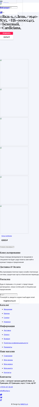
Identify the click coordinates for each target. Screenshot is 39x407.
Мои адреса (8, 364)
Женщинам (8, 309)
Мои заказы (8, 360)
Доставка (7, 330)
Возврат (7, 339)
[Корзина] (1, 12)
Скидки (6, 318)
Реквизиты (8, 347)
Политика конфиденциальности (16, 343)
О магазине (8, 356)
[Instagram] (1, 400)
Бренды (7, 313)
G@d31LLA (24, 404)
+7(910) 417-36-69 (6, 387)
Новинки (7, 322)
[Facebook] (1, 394)
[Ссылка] (11, 25)
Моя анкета (8, 368)
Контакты (7, 372)
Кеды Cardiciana (7, 236)
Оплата (6, 335)
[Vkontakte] (1, 397)
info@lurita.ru (5, 391)
